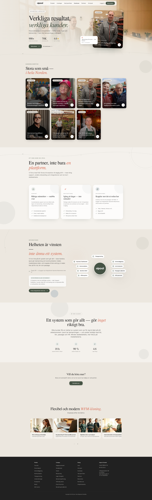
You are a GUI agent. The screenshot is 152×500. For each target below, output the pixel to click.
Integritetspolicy (82, 484)
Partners (83, 3)
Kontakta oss (76, 383)
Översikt (36, 465)
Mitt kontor (37, 487)
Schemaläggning (38, 470)
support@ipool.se (103, 465)
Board (35, 484)
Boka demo (110, 3)
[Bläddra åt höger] (77, 443)
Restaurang (59, 473)
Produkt (52, 3)
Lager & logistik (59, 476)
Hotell (57, 470)
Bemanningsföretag (61, 479)
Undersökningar (38, 479)
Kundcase (76, 3)
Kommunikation (38, 473)
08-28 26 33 (102, 467)
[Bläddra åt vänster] (74, 443)
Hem (79, 465)
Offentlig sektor (60, 481)
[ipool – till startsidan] (40, 3)
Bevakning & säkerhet (61, 487)
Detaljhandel (59, 468)
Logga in (102, 3)
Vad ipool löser (68, 3)
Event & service (60, 484)
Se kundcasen (47, 46)
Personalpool (37, 468)
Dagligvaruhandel (60, 465)
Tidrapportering (38, 476)
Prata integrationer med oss (38, 290)
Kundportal (37, 481)
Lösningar (59, 3)
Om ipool (90, 3)
